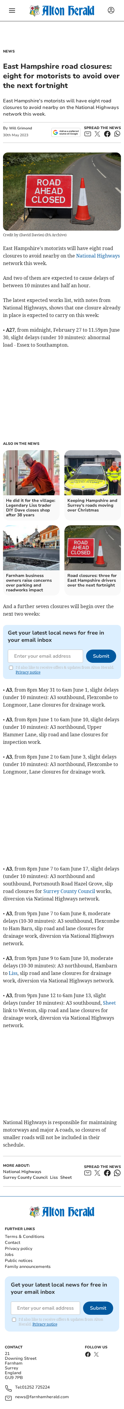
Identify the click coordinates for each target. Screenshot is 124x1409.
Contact (12, 1242)
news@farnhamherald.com (42, 1397)
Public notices (19, 1260)
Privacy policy (18, 1248)
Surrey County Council (69, 891)
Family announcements (28, 1266)
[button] (12, 10)
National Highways (98, 256)
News (9, 51)
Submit (101, 656)
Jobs (9, 1254)
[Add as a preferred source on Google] (65, 132)
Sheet (109, 1003)
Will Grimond (20, 128)
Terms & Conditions (24, 1236)
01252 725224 (36, 1387)
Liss (13, 973)
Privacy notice (28, 672)
